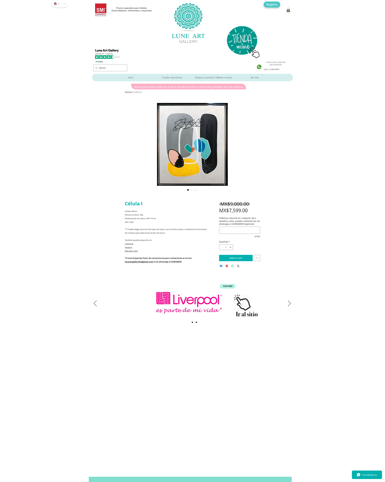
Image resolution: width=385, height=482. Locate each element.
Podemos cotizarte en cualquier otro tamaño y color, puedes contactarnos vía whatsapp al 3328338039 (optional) (239, 221)
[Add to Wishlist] (257, 258)
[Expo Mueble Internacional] (196, 322)
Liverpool (129, 243)
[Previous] (95, 303)
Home (128, 92)
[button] (272, 5)
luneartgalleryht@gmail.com (139, 261)
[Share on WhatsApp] (232, 266)
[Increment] (231, 247)
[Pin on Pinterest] (227, 266)
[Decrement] (221, 247)
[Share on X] (238, 266)
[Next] (289, 303)
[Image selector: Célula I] (187, 189)
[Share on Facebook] (221, 266)
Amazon (128, 247)
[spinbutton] (226, 247)
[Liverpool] (188, 322)
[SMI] (192, 322)
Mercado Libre (131, 251)
